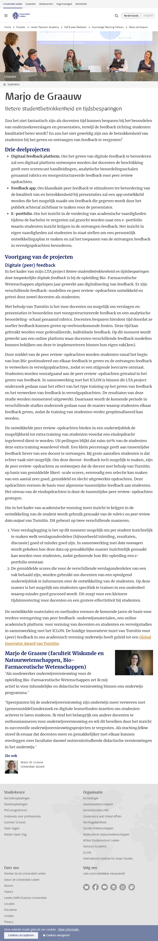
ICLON (87, 853)
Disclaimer (10, 910)
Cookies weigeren (58, 935)
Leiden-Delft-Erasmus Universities (25, 898)
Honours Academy (95, 846)
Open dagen (12, 828)
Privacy (8, 922)
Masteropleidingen (16, 804)
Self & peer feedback (75, 27)
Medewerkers (46, 4)
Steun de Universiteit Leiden (22, 880)
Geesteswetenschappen (98, 804)
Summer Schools (15, 822)
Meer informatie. (68, 930)
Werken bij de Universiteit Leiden (25, 874)
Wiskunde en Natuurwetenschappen (106, 835)
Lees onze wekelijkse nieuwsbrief (104, 874)
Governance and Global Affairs (102, 816)
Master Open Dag (15, 835)
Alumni (8, 886)
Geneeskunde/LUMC (96, 810)
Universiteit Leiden (12, 4)
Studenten (31, 4)
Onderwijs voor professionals (22, 816)
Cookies (9, 916)
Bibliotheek (81, 4)
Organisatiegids (64, 4)
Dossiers (20, 27)
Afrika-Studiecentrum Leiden (101, 840)
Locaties (9, 904)
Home (7, 27)
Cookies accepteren (21, 935)
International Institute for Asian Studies (108, 859)
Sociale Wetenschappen (98, 828)
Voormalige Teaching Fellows (107, 27)
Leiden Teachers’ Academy (45, 27)
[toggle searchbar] (116, 15)
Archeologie (90, 798)
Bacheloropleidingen (17, 798)
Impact (8, 892)
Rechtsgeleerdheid (94, 822)
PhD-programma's (15, 810)
